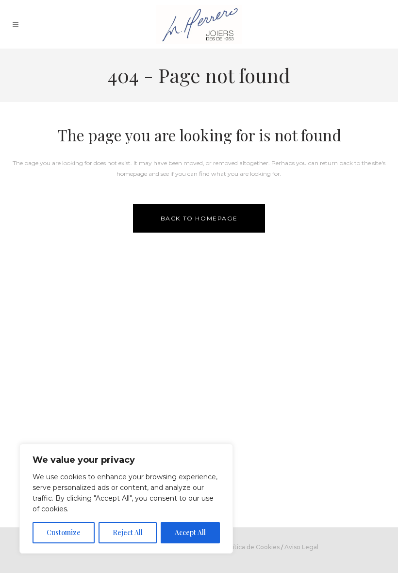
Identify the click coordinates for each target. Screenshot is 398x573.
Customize (64, 532)
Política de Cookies (251, 547)
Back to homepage (199, 218)
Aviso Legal (301, 547)
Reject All (128, 532)
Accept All (190, 532)
